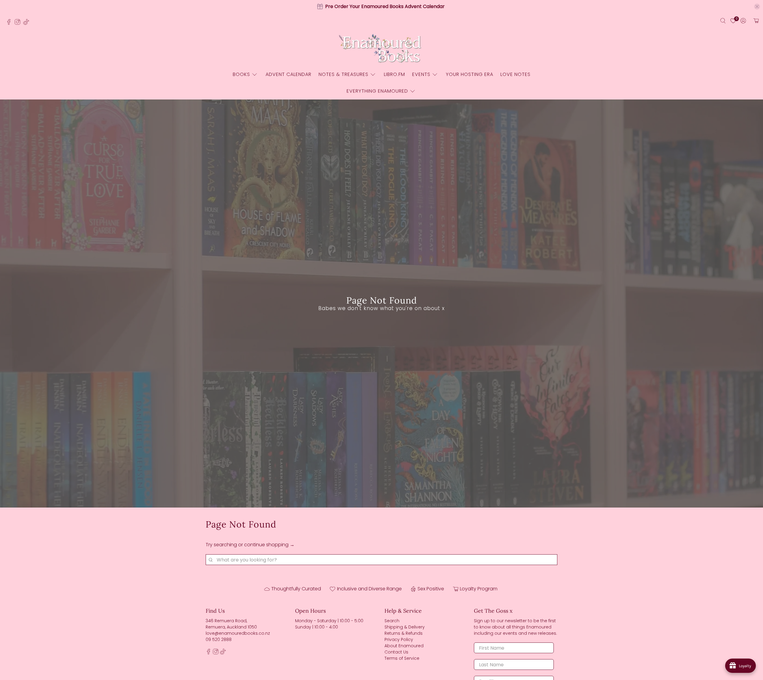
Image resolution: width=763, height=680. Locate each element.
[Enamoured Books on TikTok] (27, 24)
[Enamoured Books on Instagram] (19, 24)
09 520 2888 (219, 639)
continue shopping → (269, 544)
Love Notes (515, 74)
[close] (757, 7)
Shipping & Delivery (404, 627)
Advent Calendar (288, 74)
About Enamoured (404, 646)
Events (421, 74)
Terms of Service (401, 658)
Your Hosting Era (469, 74)
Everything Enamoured (377, 91)
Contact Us (396, 652)
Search (391, 621)
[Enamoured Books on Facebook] (10, 24)
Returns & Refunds (403, 633)
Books (241, 74)
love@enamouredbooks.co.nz (238, 633)
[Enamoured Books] (381, 49)
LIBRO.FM (394, 74)
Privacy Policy (398, 639)
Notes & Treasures (343, 74)
